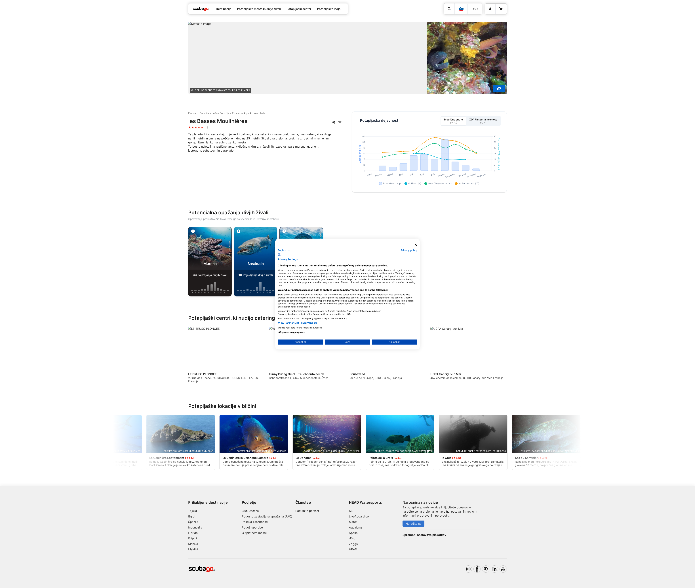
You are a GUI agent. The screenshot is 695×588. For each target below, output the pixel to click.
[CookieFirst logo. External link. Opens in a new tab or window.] (279, 254)
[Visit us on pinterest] (485, 569)
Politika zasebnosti (255, 522)
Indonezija (195, 527)
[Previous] (154, 262)
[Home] (201, 9)
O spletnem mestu (254, 533)
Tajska (192, 511)
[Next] (540, 262)
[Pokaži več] (499, 88)
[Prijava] (490, 9)
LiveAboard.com (360, 516)
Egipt (191, 516)
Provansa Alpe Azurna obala (248, 113)
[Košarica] (501, 9)
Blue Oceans (250, 511)
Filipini (192, 538)
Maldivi (193, 549)
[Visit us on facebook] (477, 569)
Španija (193, 522)
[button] (284, 250)
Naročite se (413, 523)
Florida (193, 533)
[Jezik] (460, 8)
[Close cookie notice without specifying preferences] (415, 245)
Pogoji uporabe (252, 527)
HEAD (353, 549)
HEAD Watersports (365, 502)
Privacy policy (409, 250)
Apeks (353, 533)
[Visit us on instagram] (468, 569)
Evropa (192, 113)
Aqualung (355, 527)
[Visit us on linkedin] (494, 569)
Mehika (193, 544)
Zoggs (353, 544)
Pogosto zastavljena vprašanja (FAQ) (267, 516)
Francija (204, 113)
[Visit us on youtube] (503, 569)
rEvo (352, 538)
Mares (353, 522)
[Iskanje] (449, 8)
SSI (351, 511)
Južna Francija (220, 113)
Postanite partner (307, 511)
